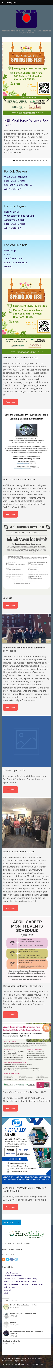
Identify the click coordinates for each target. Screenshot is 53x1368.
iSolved (8, 266)
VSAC (6, 1293)
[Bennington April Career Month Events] (26, 950)
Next (46, 99)
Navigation (12, 2)
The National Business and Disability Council (20, 1281)
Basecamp (10, 250)
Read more (10, 402)
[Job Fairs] (26, 558)
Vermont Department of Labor (15, 1276)
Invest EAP (7, 1290)
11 (43, 160)
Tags (21, 1301)
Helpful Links (11, 211)
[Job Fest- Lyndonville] (26, 741)
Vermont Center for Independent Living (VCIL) (20, 1279)
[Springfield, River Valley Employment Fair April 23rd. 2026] (26, 1150)
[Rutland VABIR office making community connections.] (26, 629)
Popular (14, 1301)
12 (46, 160)
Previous (6, 99)
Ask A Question (12, 188)
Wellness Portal (9, 1287)
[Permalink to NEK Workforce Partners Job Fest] (26, 79)
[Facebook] (12, 1259)
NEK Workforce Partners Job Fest (23, 1305)
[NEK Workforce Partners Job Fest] (26, 316)
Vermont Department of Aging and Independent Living (23, 1284)
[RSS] (4, 1259)
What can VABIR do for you (19, 215)
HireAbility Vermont (11, 1273)
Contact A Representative (18, 184)
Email (7, 254)
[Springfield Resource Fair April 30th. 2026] (26, 1056)
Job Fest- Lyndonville (11, 1341)
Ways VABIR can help (15, 176)
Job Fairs (13, 1322)
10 (40, 160)
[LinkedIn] (16, 1259)
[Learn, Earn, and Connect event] (26, 443)
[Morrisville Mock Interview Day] (26, 823)
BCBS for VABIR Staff (15, 262)
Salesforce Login (13, 258)
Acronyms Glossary (14, 219)
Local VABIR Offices (14, 180)
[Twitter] (8, 1259)
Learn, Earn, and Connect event (23, 1314)
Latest (5, 1301)
